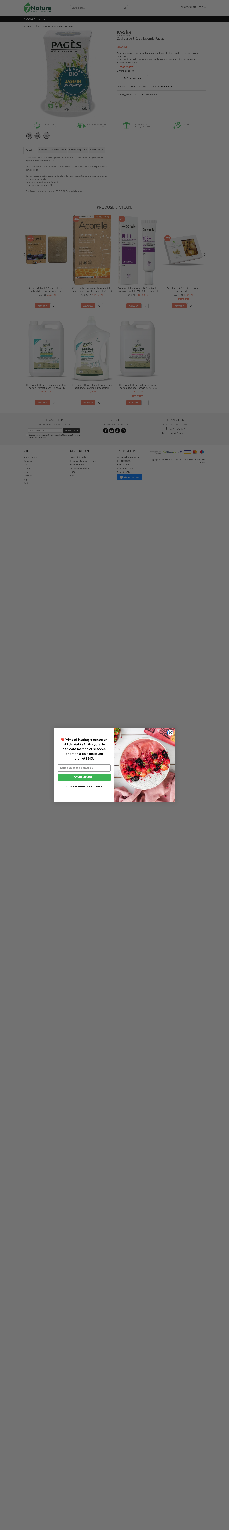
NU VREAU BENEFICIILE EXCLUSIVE (84, 786)
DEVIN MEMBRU (84, 777)
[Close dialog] (170, 732)
